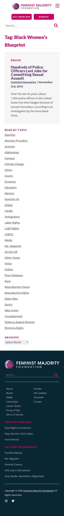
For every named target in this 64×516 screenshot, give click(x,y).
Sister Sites (11, 298)
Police (16, 60)
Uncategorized (13, 316)
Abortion (10, 135)
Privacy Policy (13, 410)
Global (8, 205)
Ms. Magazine (13, 246)
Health (9, 211)
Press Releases (14, 275)
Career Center (13, 405)
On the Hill (11, 252)
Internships (12, 401)
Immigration (12, 217)
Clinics (8, 170)
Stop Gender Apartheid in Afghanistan (24, 476)
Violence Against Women (20, 322)
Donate (44, 17)
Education (10, 187)
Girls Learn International (17, 470)
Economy (10, 181)
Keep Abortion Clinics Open (19, 433)
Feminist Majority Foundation (38, 490)
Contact (38, 401)
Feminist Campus (14, 464)
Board (9, 393)
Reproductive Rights (17, 293)
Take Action (11, 310)
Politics (9, 269)
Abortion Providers (16, 140)
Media (8, 240)
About (9, 388)
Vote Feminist (12, 439)
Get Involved (21, 17)
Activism (10, 146)
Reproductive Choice (17, 287)
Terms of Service (14, 414)
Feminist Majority (13, 452)
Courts (9, 176)
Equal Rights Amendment (18, 427)
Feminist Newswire (23, 82)
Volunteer (39, 397)
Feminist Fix (12, 199)
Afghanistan (12, 152)
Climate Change (14, 164)
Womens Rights (14, 328)
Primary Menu (57, 6)
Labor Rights (12, 222)
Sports (8, 304)
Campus (10, 158)
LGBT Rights (12, 228)
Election (9, 193)
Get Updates (40, 393)
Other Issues (12, 257)
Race (8, 281)
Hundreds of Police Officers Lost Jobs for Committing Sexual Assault (29, 72)
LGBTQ (9, 234)
